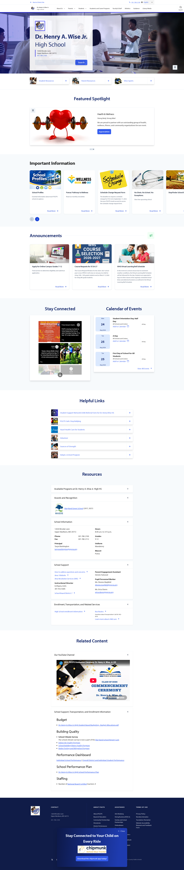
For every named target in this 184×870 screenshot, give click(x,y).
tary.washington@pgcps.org (66, 549)
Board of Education (100, 817)
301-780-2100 (42, 55)
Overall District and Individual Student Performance (103, 760)
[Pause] (175, 67)
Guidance (136, 8)
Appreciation (104, 131)
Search (81, 62)
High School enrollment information (69, 611)
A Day (115, 336)
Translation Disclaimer (143, 820)
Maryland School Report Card (107, 740)
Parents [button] (70, 8)
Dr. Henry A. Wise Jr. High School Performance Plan (78, 772)
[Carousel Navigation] (34, 219)
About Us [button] (60, 8)
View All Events (143, 368)
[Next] (37, 219)
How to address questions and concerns (70, 572)
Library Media (147, 8)
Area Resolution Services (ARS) (66, 578)
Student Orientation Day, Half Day (125, 320)
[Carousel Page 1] (90, 149)
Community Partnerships (102, 820)
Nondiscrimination (142, 817)
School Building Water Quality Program (74, 745)
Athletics (127, 8)
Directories (97, 823)
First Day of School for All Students (124, 354)
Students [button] (81, 8)
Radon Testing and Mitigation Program (74, 748)
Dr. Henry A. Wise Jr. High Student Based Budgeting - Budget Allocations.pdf (88, 725)
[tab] (92, 488)
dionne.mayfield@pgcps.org (106, 585)
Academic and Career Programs (100, 8)
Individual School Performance (69, 760)
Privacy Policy (140, 814)
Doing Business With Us (122, 817)
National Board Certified (77, 784)
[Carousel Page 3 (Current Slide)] (93, 149)
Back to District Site (38, 2)
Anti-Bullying (119, 814)
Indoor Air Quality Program (69, 742)
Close (121, 831)
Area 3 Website (60, 575)
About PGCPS (98, 814)
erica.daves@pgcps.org (104, 592)
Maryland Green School (73, 508)
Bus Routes (99, 611)
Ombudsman (119, 825)
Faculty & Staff (117, 8)
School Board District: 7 (63, 593)
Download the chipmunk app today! (92, 858)
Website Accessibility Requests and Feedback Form (144, 825)
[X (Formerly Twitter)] (52, 860)
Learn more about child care (106, 619)
